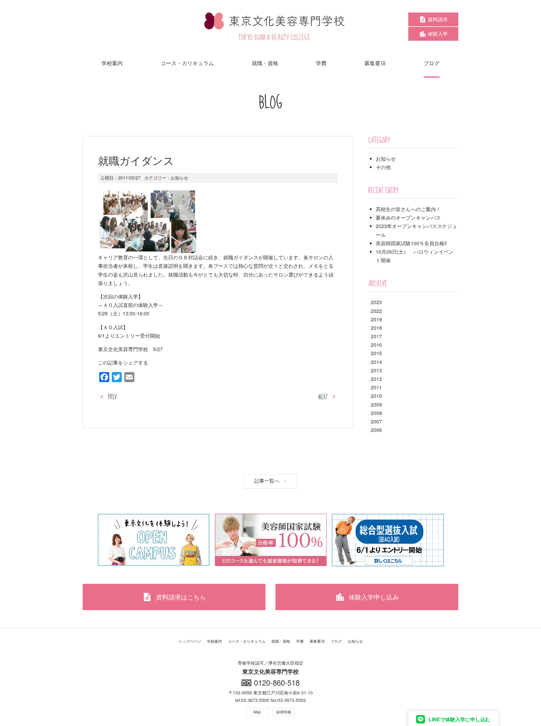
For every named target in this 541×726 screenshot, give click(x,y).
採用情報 (283, 711)
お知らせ (179, 177)
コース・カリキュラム (246, 641)
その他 (383, 167)
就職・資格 (280, 641)
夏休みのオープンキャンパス (408, 217)
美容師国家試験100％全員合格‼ (411, 243)
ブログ (336, 641)
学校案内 (214, 641)
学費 (300, 641)
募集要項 (317, 641)
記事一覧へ (267, 481)
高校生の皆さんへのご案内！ (408, 209)
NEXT (323, 397)
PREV (112, 397)
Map (257, 711)
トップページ (189, 641)
